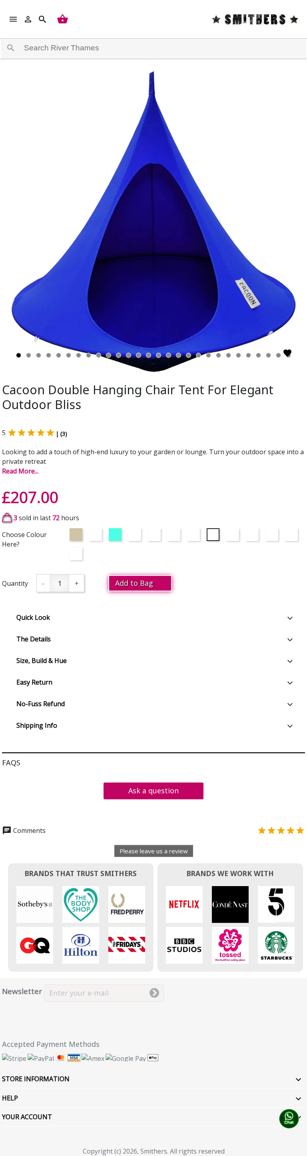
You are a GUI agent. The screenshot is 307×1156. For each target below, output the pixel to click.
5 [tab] (58, 355)
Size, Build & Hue (41, 660)
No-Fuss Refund (40, 703)
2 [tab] (28, 355)
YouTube (61, 1010)
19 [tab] (198, 355)
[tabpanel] (153, 221)
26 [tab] (268, 355)
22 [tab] (228, 355)
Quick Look (33, 617)
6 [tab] (68, 355)
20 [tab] (208, 355)
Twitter (37, 1010)
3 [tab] (38, 355)
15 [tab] (158, 355)
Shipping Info (36, 725)
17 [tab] (178, 355)
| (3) (61, 433)
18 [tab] (188, 355)
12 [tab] (128, 355)
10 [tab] (108, 355)
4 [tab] (48, 355)
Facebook (13, 1010)
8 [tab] (88, 355)
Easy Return (34, 682)
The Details (33, 639)
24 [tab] (248, 355)
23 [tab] (238, 355)
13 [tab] (138, 355)
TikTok (131, 1010)
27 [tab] (278, 355)
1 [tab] (18, 355)
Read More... (20, 471)
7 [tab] (78, 355)
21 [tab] (218, 355)
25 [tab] (258, 355)
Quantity (15, 583)
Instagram (108, 1010)
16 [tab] (168, 355)
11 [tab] (118, 355)
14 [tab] (148, 355)
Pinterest (84, 1010)
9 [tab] (98, 355)
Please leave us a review (154, 851)
